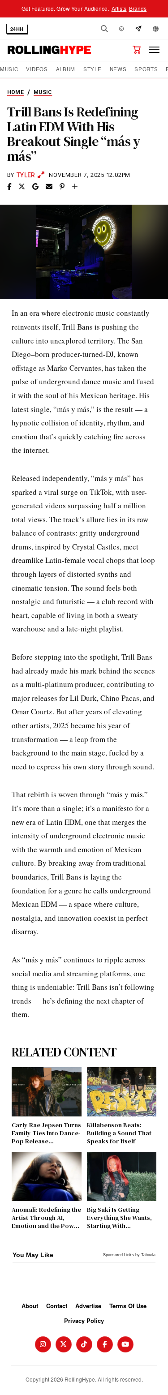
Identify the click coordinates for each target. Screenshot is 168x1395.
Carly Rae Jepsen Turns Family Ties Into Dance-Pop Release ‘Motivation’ (46, 1133)
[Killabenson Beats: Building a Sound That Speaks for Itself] (122, 1091)
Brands (138, 8)
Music (9, 69)
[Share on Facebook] (9, 186)
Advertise (88, 1305)
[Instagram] (43, 1344)
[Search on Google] (35, 186)
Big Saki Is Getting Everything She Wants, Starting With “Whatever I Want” (119, 1218)
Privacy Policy (84, 1320)
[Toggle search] (104, 28)
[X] (64, 1344)
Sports (146, 69)
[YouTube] (125, 1344)
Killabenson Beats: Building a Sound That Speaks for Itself (119, 1133)
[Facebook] (105, 1344)
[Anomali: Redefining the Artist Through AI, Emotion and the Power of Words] (47, 1176)
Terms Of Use (127, 1305)
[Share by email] (49, 186)
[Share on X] (21, 186)
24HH (16, 29)
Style (92, 69)
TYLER (26, 175)
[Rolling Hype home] (49, 49)
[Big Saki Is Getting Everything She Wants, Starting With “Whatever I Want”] (122, 1176)
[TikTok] (84, 1344)
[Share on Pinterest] (62, 186)
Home (15, 92)
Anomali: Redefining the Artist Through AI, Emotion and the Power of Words (46, 1218)
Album (65, 69)
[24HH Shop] (136, 49)
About (30, 1305)
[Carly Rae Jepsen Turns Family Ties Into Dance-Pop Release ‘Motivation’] (47, 1091)
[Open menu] (154, 49)
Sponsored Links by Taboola (129, 1255)
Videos (36, 69)
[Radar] (121, 28)
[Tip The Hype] (138, 28)
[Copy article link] (75, 186)
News (118, 69)
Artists (119, 8)
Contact (56, 1305)
